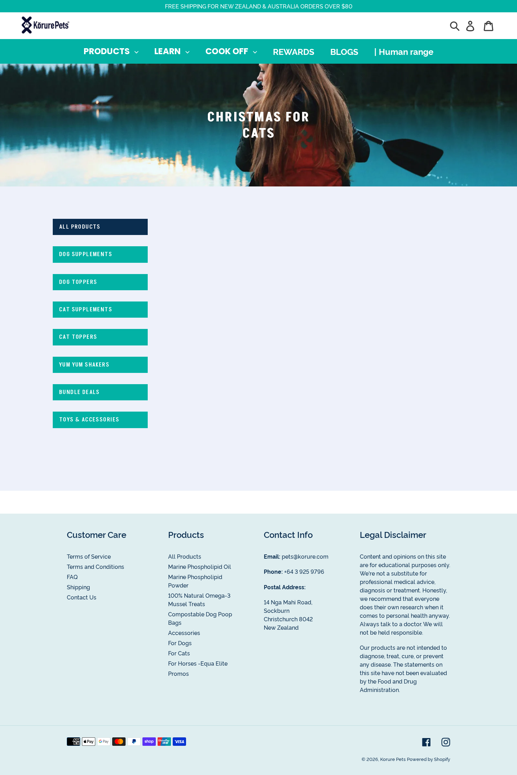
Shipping (78, 587)
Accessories (184, 632)
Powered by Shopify (428, 759)
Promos (178, 673)
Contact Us (81, 597)
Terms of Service (89, 556)
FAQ (72, 576)
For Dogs (180, 643)
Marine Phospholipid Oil (199, 566)
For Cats (179, 653)
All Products (184, 556)
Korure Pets (393, 759)
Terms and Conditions (95, 566)
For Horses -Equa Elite (198, 663)
